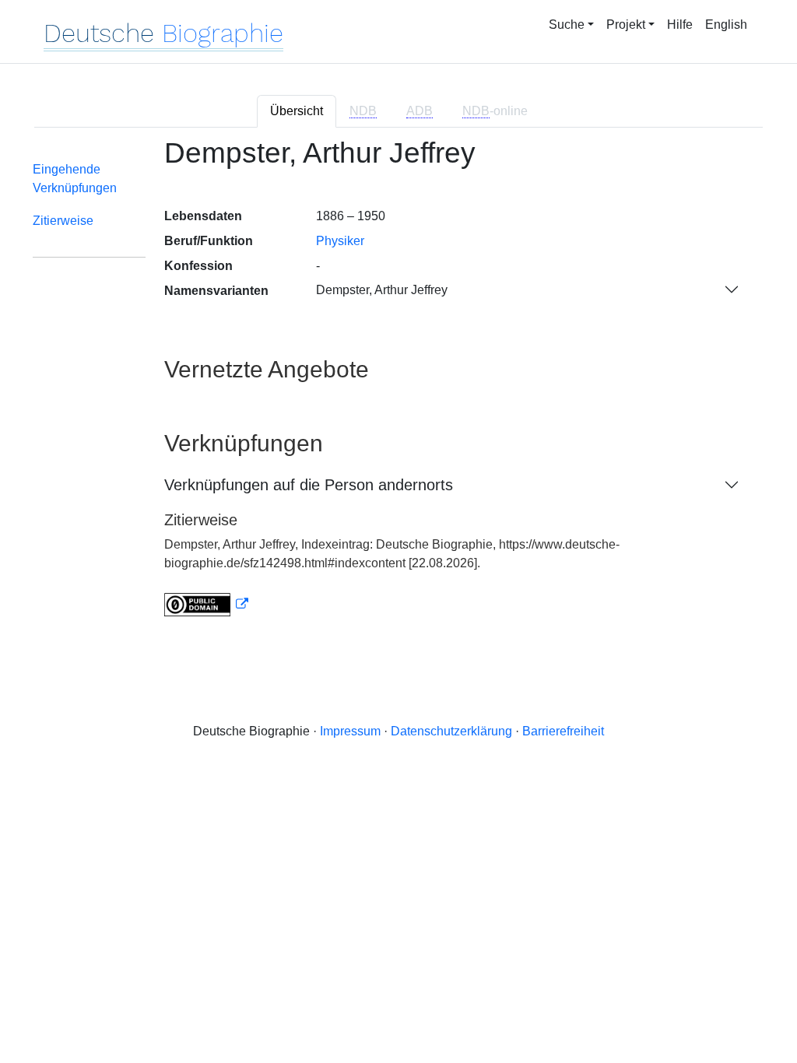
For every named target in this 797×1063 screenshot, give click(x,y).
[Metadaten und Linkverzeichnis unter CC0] (206, 604)
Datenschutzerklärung (451, 731)
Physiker (340, 240)
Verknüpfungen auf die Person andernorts (308, 484)
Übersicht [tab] (296, 111)
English (726, 24)
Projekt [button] (625, 24)
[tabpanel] (398, 386)
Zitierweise (63, 220)
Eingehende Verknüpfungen (75, 179)
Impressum (350, 731)
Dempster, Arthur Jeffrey (382, 289)
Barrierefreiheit (563, 731)
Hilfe (680, 24)
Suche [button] (567, 24)
